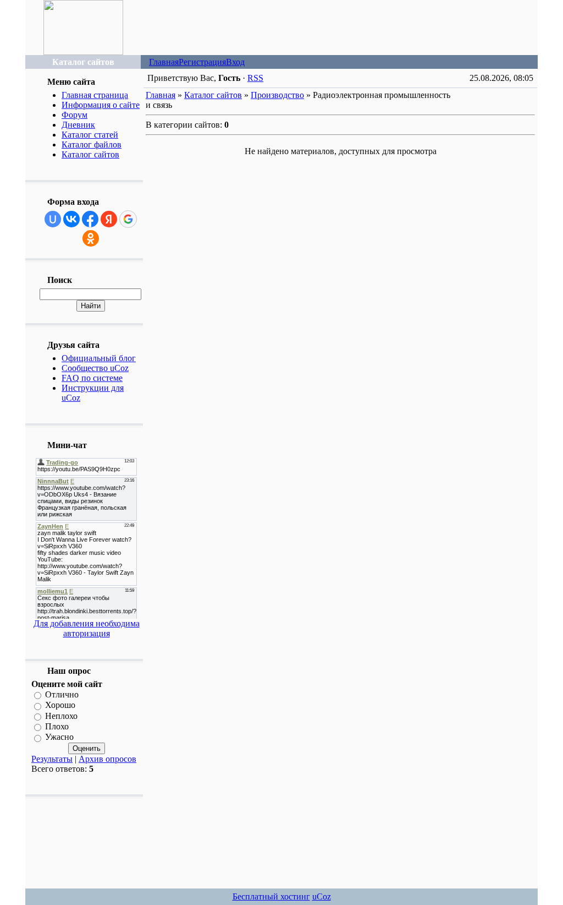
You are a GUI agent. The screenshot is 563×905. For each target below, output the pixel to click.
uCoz (321, 896)
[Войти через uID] (53, 219)
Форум (74, 114)
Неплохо (61, 716)
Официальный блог (99, 358)
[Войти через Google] (128, 219)
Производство (277, 95)
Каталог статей (90, 134)
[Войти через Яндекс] (109, 219)
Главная (164, 62)
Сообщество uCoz (95, 368)
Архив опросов (107, 759)
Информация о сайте (101, 105)
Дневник (78, 124)
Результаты (52, 759)
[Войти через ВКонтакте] (71, 219)
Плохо (57, 726)
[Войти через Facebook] (90, 219)
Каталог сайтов (90, 154)
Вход (235, 62)
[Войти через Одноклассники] (90, 238)
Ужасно (59, 737)
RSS (255, 78)
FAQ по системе (92, 378)
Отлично (62, 694)
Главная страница (95, 95)
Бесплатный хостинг (271, 896)
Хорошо (60, 705)
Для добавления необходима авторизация (87, 628)
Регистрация (202, 62)
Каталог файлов (92, 144)
